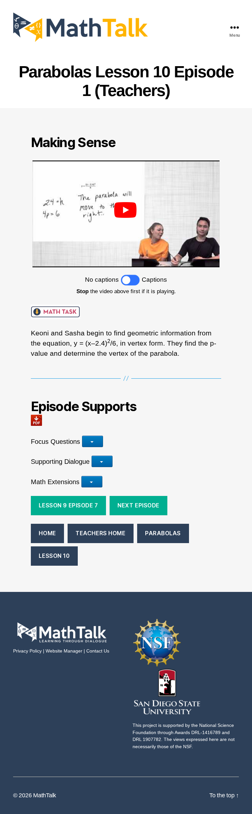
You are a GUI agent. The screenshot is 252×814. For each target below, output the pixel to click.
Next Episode (138, 505)
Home (47, 533)
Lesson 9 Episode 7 (68, 505)
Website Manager (64, 650)
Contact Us (97, 650)
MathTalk (44, 795)
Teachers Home (100, 533)
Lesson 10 (54, 556)
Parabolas (163, 533)
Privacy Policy (27, 650)
